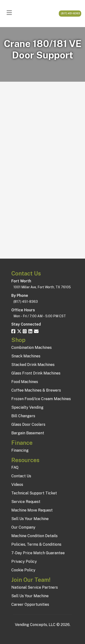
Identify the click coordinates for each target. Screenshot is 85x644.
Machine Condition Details (34, 536)
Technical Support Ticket (34, 493)
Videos (17, 484)
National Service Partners (34, 587)
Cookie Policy (23, 570)
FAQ (14, 467)
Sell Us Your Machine (30, 518)
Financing (20, 450)
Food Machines (24, 381)
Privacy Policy (24, 561)
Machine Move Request (32, 510)
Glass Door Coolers (28, 424)
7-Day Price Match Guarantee (38, 553)
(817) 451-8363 (70, 13)
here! (65, 238)
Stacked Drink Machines (33, 364)
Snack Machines (25, 356)
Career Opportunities (30, 604)
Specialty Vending (27, 407)
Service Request (25, 501)
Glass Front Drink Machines (35, 373)
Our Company (23, 527)
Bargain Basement (27, 433)
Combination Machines (31, 347)
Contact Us (21, 476)
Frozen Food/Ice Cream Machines (41, 399)
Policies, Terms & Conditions (36, 544)
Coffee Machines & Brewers (36, 390)
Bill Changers (23, 416)
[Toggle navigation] (10, 13)
